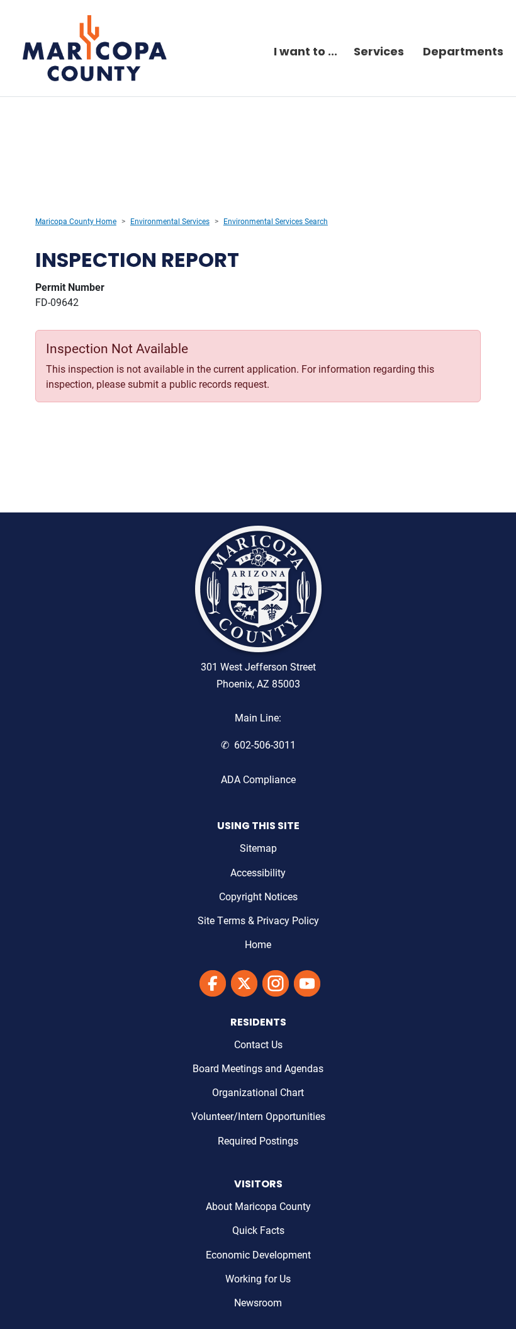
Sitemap (258, 847)
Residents (258, 1023)
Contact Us (258, 1044)
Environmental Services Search (275, 221)
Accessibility (258, 872)
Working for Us (258, 1278)
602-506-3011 (265, 744)
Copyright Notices (258, 896)
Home (258, 944)
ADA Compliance (258, 779)
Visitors (258, 1185)
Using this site (258, 827)
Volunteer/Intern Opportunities (258, 1116)
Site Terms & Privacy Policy (258, 920)
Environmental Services (170, 221)
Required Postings (258, 1140)
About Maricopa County (258, 1206)
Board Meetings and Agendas (258, 1068)
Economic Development (258, 1254)
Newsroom (258, 1302)
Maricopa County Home (75, 221)
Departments (463, 53)
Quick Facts (258, 1229)
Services (379, 53)
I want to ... (305, 53)
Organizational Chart (258, 1092)
